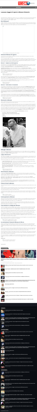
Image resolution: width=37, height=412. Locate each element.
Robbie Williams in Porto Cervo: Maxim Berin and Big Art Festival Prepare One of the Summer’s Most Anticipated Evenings (20, 384)
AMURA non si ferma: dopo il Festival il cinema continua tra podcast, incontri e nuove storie (18, 260)
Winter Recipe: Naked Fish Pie (9, 350)
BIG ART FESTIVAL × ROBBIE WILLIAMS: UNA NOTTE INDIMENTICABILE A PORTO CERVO (17, 335)
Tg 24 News (18, 7)
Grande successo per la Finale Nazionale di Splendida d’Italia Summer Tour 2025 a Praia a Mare (19, 299)
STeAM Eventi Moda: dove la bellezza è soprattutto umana (14, 272)
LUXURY (5, 10)
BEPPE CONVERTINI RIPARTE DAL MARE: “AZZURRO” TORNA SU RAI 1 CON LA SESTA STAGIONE (18, 394)
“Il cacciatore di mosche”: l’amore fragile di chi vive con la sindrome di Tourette (17, 321)
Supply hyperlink (3, 244)
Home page (2, 10)
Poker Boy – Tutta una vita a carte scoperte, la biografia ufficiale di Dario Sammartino (18, 291)
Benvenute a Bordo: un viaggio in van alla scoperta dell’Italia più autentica (16, 287)
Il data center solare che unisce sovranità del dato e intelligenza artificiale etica (17, 276)
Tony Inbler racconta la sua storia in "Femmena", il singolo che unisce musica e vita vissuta (18, 295)
